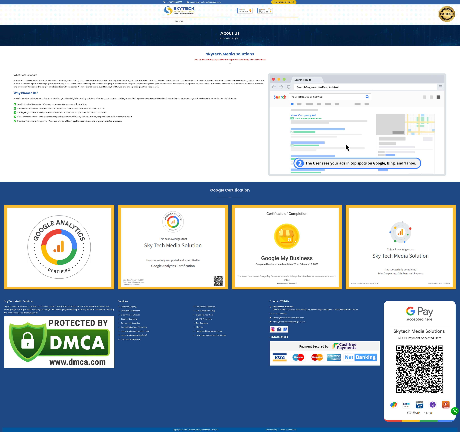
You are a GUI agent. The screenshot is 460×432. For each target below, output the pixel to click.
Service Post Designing (130, 323)
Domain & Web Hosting (130, 339)
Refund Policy (271, 430)
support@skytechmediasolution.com (205, 2)
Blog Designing (202, 323)
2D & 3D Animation (204, 319)
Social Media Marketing (205, 307)
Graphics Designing (129, 319)
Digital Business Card (204, 315)
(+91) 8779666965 (174, 2)
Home (167, 21)
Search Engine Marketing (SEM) (134, 335)
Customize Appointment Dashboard (211, 335)
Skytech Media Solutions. (208, 430)
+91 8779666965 (280, 313)
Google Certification (231, 21)
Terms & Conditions (288, 430)
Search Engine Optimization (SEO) (135, 331)
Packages (250, 21)
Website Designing (128, 307)
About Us (179, 21)
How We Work (194, 21)
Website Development (130, 311)
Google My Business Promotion (134, 327)
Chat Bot (199, 327)
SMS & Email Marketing (205, 311)
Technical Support (283, 2)
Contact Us (267, 21)
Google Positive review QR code (209, 331)
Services (210, 21)
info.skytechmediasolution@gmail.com (289, 322)
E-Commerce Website (130, 315)
